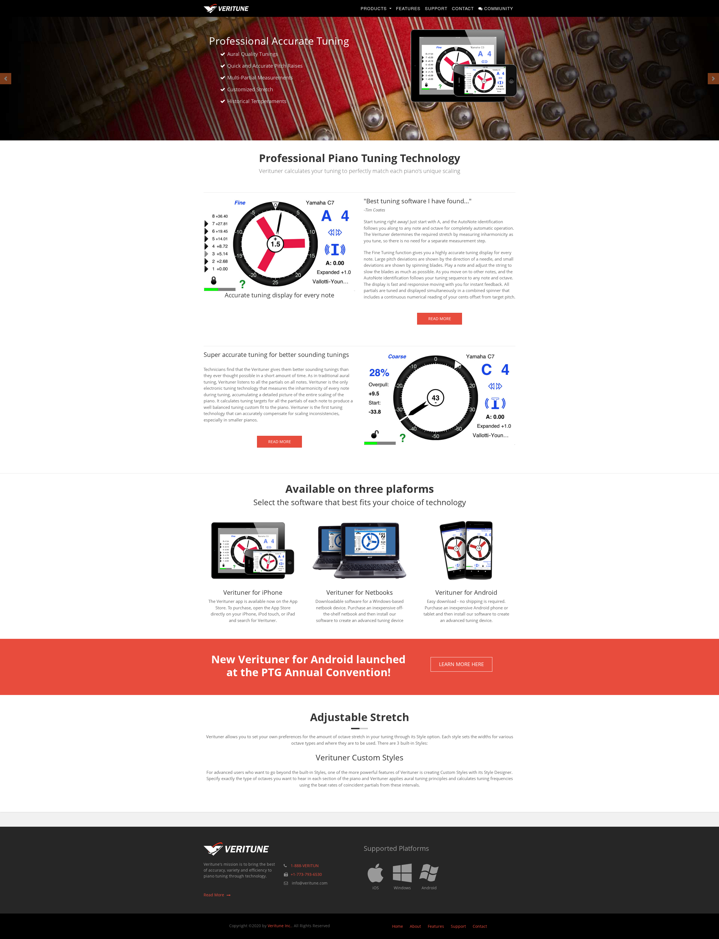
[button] (5, 78)
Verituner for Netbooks (359, 592)
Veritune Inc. (280, 925)
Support (436, 8)
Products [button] (374, 8)
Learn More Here (461, 664)
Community (498, 8)
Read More (439, 318)
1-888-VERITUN (305, 865)
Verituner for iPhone (252, 592)
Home (397, 926)
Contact (463, 8)
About (415, 926)
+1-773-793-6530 (306, 874)
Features (408, 8)
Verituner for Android (466, 592)
